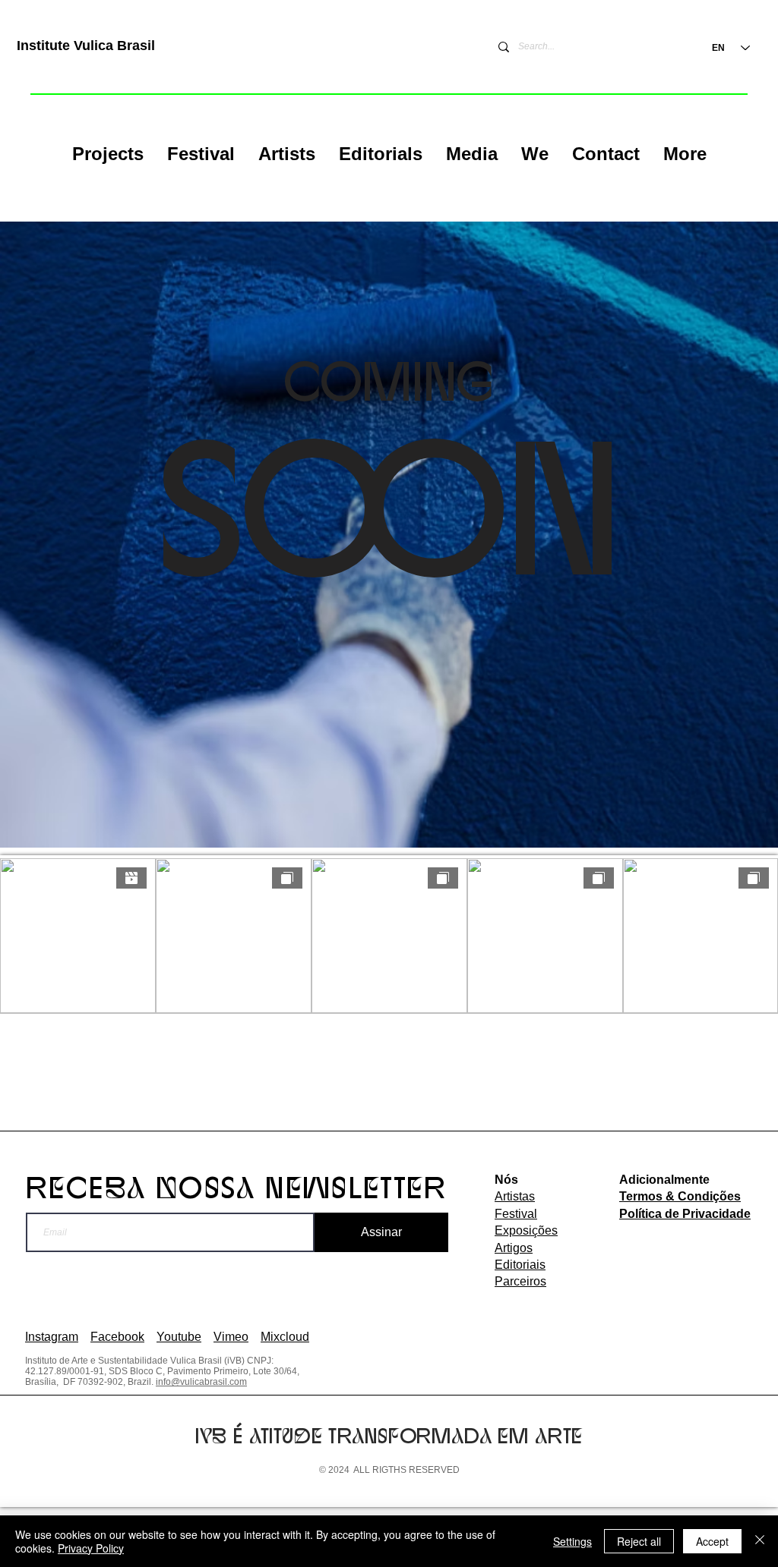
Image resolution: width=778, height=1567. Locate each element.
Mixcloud (285, 1336)
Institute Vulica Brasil (86, 45)
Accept (712, 1541)
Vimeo (230, 1336)
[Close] (760, 1541)
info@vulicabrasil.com (201, 1382)
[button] (107, 154)
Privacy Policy (91, 1548)
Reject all (639, 1541)
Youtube (179, 1336)
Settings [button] (572, 1541)
